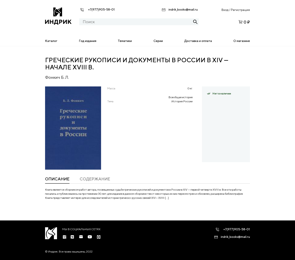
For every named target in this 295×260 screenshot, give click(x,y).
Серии (158, 41)
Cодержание (95, 178)
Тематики (125, 41)
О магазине (241, 41)
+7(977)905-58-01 (101, 9)
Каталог (51, 41)
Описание (57, 178)
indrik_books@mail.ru (183, 9)
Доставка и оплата (198, 41)
